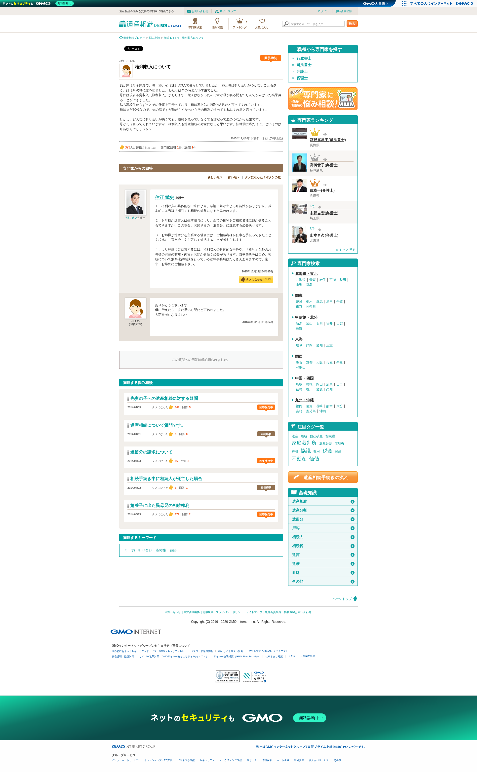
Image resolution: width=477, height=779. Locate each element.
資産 (338, 451)
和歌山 (301, 367)
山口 (339, 384)
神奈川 (311, 306)
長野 (299, 328)
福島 (309, 285)
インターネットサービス (125, 760)
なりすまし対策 (274, 656)
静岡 (309, 345)
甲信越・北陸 (306, 317)
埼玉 (329, 301)
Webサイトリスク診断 (230, 651)
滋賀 (299, 362)
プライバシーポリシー (229, 612)
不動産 (299, 458)
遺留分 (323, 519)
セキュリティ (207, 760)
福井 (329, 323)
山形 (299, 285)
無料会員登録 (343, 11)
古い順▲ (234, 177)
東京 (299, 306)
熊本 (329, 406)
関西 (299, 356)
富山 (309, 323)
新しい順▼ (215, 177)
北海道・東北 (306, 274)
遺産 (295, 436)
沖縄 (322, 411)
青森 (312, 280)
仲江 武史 (131, 217)
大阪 (319, 362)
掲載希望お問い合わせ (297, 612)
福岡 (299, 406)
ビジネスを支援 (186, 760)
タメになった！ (258, 279)
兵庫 (329, 362)
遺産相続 (323, 501)
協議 (306, 450)
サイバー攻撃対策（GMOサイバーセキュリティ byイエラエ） (173, 656)
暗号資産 (299, 760)
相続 (304, 436)
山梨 (339, 323)
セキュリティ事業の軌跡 (301, 656)
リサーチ (252, 760)
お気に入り (262, 27)
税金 (327, 450)
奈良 (339, 362)
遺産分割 (325, 443)
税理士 (302, 78)
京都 (309, 362)
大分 (339, 406)
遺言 (323, 555)
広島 (329, 384)
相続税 (330, 436)
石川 (319, 323)
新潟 (299, 323)
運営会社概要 (191, 612)
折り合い (145, 550)
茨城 (299, 301)
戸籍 (295, 451)
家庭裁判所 (304, 442)
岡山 (319, 384)
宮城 (332, 280)
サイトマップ (228, 11)
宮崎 (299, 411)
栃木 (309, 301)
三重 (329, 345)
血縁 (323, 573)
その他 (323, 581)
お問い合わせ (200, 11)
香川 (309, 389)
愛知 (319, 345)
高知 (329, 389)
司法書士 (304, 65)
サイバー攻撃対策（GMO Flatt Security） (237, 656)
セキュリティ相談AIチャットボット (268, 650)
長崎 (319, 406)
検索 (352, 23)
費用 (316, 451)
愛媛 (319, 389)
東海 (299, 339)
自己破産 (316, 436)
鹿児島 (311, 411)
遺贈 (323, 564)
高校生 (161, 550)
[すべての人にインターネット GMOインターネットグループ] (442, 3)
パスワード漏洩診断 (202, 651)
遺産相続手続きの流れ (326, 477)
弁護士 (302, 72)
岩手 (322, 280)
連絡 (173, 550)
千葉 (339, 301)
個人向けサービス (319, 760)
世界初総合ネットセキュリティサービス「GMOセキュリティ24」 (148, 651)
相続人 (323, 537)
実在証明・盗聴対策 (123, 656)
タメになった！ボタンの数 (263, 177)
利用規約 (207, 612)
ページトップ (342, 599)
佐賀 (309, 406)
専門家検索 (195, 27)
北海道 (301, 280)
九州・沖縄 (304, 400)
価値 (314, 458)
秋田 (343, 280)
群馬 (319, 301)
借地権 (339, 443)
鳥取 (299, 384)
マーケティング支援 (231, 760)
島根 (309, 384)
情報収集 (267, 760)
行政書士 (304, 58)
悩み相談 (217, 27)
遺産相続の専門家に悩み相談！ (323, 98)
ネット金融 (283, 760)
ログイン (323, 11)
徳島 (299, 389)
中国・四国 (304, 378)
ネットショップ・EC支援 (158, 760)
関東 (299, 295)
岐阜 (299, 345)
